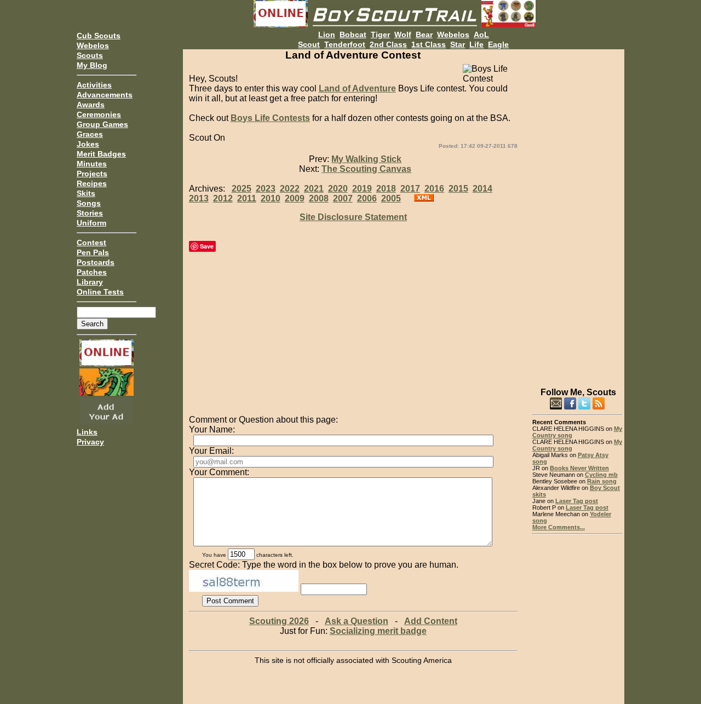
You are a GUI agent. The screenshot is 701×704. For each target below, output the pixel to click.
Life (476, 44)
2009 (294, 198)
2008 (319, 198)
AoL (481, 34)
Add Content (430, 621)
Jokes (88, 144)
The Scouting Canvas (366, 169)
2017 (410, 188)
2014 (482, 188)
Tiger (380, 34)
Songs (89, 203)
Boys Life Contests (270, 118)
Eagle (498, 44)
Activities (94, 84)
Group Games (102, 124)
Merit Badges (101, 153)
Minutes (92, 163)
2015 (458, 188)
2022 (290, 188)
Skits (86, 193)
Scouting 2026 (279, 621)
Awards (91, 104)
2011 (246, 198)
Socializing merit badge (378, 631)
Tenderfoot (344, 44)
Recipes (92, 183)
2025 (241, 188)
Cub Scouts (98, 35)
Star (457, 44)
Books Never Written (579, 468)
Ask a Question (356, 621)
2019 (362, 188)
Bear (424, 34)
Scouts (90, 55)
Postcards (95, 262)
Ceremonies (99, 114)
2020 (338, 188)
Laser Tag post (576, 501)
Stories (90, 213)
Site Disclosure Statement (353, 217)
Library (90, 282)
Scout (309, 44)
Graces (90, 134)
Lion (326, 34)
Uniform (91, 222)
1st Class (428, 44)
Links (87, 432)
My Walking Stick (366, 159)
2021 (314, 188)
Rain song (602, 481)
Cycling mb (601, 474)
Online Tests (100, 291)
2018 (386, 188)
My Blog (92, 65)
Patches (92, 272)
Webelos (93, 45)
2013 (199, 198)
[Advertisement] (577, 213)
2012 (223, 198)
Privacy (90, 441)
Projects (92, 173)
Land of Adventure (357, 88)
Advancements (105, 94)
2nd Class (388, 44)
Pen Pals (93, 252)
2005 (391, 198)
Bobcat (353, 34)
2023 (265, 188)
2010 (270, 198)
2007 (343, 198)
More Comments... (558, 527)
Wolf (402, 34)
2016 (434, 188)
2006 (367, 198)
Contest (91, 242)
